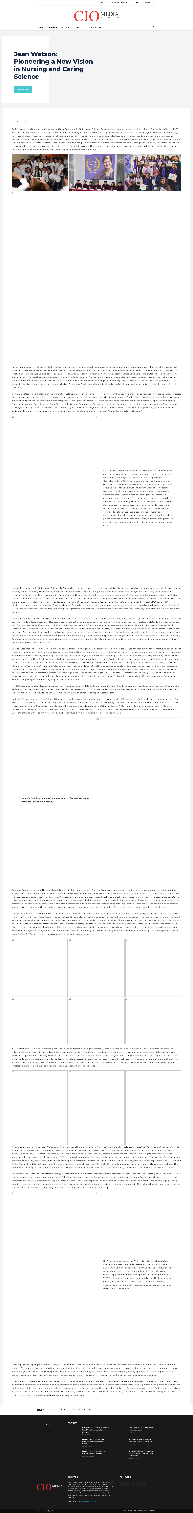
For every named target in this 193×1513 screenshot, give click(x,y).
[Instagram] (42, 3)
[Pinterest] (38, 122)
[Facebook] (38, 3)
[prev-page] (69, 1462)
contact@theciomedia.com (86, 1502)
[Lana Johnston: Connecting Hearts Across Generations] (120, 1431)
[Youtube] (54, 3)
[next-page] (73, 1462)
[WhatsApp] (43, 122)
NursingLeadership (85, 1410)
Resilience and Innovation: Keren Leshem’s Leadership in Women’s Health (93, 1442)
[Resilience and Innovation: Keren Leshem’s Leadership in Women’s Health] (74, 1442)
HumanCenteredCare (61, 1410)
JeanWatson (73, 1410)
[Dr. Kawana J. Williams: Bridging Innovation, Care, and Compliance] (120, 1442)
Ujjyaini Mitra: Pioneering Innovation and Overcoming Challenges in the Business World (141, 1453)
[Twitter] (50, 3)
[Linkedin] (46, 3)
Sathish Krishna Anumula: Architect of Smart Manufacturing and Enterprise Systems (95, 1430)
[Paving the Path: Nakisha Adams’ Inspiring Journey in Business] (74, 1454)
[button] (153, 27)
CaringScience (47, 1410)
